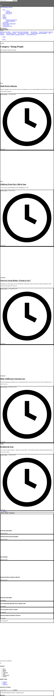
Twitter (4, 683)
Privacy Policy (6, 25)
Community (5, 22)
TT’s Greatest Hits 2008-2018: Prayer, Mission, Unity (13, 603)
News (4, 14)
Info (4, 9)
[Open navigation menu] (7, 29)
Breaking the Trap (7, 447)
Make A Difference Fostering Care (12, 379)
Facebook (5, 682)
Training (5, 676)
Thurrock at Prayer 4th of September (20, 32)
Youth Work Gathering (8, 86)
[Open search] (1, 29)
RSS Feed (2, 695)
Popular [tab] (6, 513)
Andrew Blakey (4, 94)
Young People (6, 675)
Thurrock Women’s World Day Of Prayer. (10, 615)
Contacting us (9, 12)
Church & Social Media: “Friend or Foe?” (15, 280)
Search (15, 0)
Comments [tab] (12, 513)
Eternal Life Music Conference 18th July (15, 34)
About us (8, 11)
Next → (6, 511)
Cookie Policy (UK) (7, 26)
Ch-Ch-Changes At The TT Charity (9, 609)
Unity (4, 16)
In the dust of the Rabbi (5, 32)
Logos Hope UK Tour (11, 33)
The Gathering (34, 32)
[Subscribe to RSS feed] (0, 663)
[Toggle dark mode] (5, 29)
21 (3, 511)
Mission (5, 17)
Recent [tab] (2, 513)
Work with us (9, 13)
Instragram (5, 684)
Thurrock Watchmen (10, 21)
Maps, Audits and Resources (9, 23)
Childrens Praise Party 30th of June (13, 184)
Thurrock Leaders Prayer (11, 19)
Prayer (4, 18)
